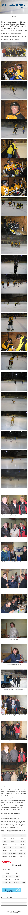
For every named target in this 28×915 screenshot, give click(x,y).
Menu (15, 16)
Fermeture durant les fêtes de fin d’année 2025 (12, 809)
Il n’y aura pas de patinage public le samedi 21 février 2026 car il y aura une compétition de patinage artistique (13, 802)
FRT (17, 912)
